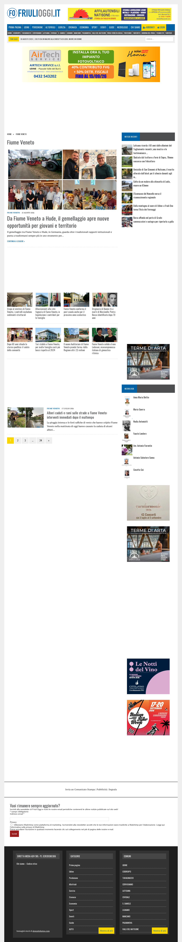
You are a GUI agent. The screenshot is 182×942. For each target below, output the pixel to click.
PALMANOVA (86, 33)
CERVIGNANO (37, 33)
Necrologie (122, 27)
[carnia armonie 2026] (148, 518)
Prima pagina (15, 27)
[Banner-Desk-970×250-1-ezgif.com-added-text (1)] (91, 80)
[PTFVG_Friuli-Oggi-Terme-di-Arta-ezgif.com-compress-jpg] (148, 377)
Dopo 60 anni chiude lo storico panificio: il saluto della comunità (18, 347)
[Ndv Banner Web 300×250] (148, 692)
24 (41, 440)
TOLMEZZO (160, 33)
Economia (84, 27)
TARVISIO (168, 33)
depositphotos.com (41, 931)
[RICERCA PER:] (159, 38)
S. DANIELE (61, 33)
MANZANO (77, 33)
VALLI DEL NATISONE (99, 33)
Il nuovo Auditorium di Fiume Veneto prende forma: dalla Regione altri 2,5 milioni (76, 347)
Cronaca (72, 27)
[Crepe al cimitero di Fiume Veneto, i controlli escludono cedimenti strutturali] (20, 300)
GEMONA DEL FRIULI (148, 33)
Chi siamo (135, 27)
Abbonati (150, 27)
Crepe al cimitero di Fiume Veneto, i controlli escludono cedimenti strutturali (19, 312)
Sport (95, 27)
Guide (111, 27)
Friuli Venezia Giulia (114, 33)
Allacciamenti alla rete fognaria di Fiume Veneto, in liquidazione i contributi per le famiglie (47, 313)
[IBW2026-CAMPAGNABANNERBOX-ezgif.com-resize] (148, 733)
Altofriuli (50, 27)
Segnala (113, 789)
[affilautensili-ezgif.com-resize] (119, 18)
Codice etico (32, 863)
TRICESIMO (128, 33)
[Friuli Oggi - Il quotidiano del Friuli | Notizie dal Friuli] (33, 13)
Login (162, 27)
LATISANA (46, 33)
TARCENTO (136, 33)
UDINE (10, 33)
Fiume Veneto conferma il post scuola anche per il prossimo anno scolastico (75, 312)
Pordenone (37, 27)
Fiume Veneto (13, 213)
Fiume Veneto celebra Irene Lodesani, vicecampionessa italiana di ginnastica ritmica (104, 348)
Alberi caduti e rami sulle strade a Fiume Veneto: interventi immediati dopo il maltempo (77, 415)
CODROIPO (16, 33)
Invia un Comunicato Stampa (80, 789)
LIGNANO (70, 33)
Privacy (13, 822)
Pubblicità (102, 789)
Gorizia (61, 27)
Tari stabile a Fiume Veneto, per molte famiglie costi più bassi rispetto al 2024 (47, 347)
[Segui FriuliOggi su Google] (148, 240)
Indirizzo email (17, 814)
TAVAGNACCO (26, 33)
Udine (26, 27)
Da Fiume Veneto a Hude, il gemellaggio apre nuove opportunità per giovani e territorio (58, 221)
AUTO (71, 929)
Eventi (103, 27)
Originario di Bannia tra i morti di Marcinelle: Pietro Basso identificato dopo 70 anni (103, 313)
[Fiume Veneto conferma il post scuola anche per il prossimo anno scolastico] (76, 300)
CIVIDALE (54, 33)
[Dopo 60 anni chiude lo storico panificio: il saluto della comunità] (20, 335)
